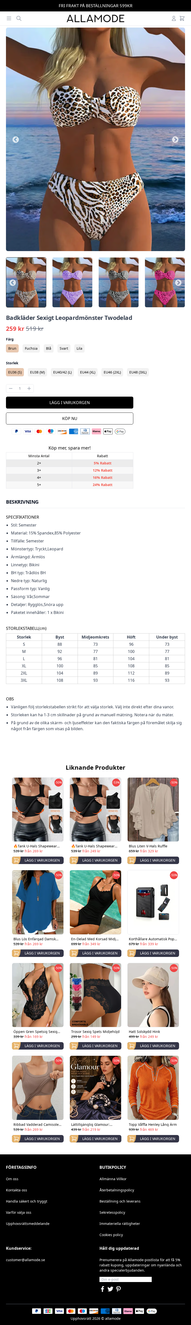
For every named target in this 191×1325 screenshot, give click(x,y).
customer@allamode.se (25, 1259)
